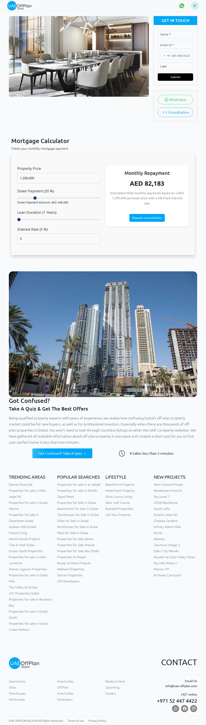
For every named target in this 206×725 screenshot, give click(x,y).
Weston (159, 539)
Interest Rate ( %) (32, 229)
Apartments (17, 681)
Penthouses (17, 699)
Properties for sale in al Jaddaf (79, 484)
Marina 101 (162, 569)
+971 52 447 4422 (177, 701)
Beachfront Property (120, 484)
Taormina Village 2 (167, 545)
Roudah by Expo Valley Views (174, 557)
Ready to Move (115, 681)
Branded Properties (119, 508)
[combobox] (164, 55)
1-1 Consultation (175, 112)
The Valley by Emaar (23, 587)
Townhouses (17, 693)
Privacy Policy (97, 720)
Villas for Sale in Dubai (73, 521)
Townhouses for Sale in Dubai (78, 515)
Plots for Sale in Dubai (72, 533)
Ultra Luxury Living (118, 496)
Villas (12, 687)
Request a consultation (147, 217)
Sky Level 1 (162, 496)
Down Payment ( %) (35, 191)
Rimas (158, 533)
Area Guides (65, 681)
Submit (175, 77)
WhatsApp (177, 99)
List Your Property (118, 515)
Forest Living (18, 533)
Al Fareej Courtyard (167, 575)
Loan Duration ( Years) (36, 212)
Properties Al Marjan (71, 557)
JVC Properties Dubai (24, 593)
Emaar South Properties (26, 551)
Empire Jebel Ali (165, 515)
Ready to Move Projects (74, 563)
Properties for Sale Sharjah (76, 545)
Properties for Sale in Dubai (76, 502)
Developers (64, 699)
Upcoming (112, 687)
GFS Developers (68, 581)
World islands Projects (24, 539)
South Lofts (162, 508)
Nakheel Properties (70, 569)
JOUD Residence (166, 502)
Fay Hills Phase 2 (165, 563)
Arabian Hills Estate (22, 527)
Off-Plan (63, 687)
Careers (110, 693)
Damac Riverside (21, 484)
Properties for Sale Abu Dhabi (78, 551)
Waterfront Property (120, 490)
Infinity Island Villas (167, 527)
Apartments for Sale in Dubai (77, 508)
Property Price (29, 168)
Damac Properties (69, 575)
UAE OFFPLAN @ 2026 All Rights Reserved (36, 720)
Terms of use (76, 720)
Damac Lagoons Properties (28, 569)
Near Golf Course (117, 502)
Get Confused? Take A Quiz (60, 453)
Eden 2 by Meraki (166, 551)
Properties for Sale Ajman (75, 539)
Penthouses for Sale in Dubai (77, 527)
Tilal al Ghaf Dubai (22, 545)
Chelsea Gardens (166, 521)
